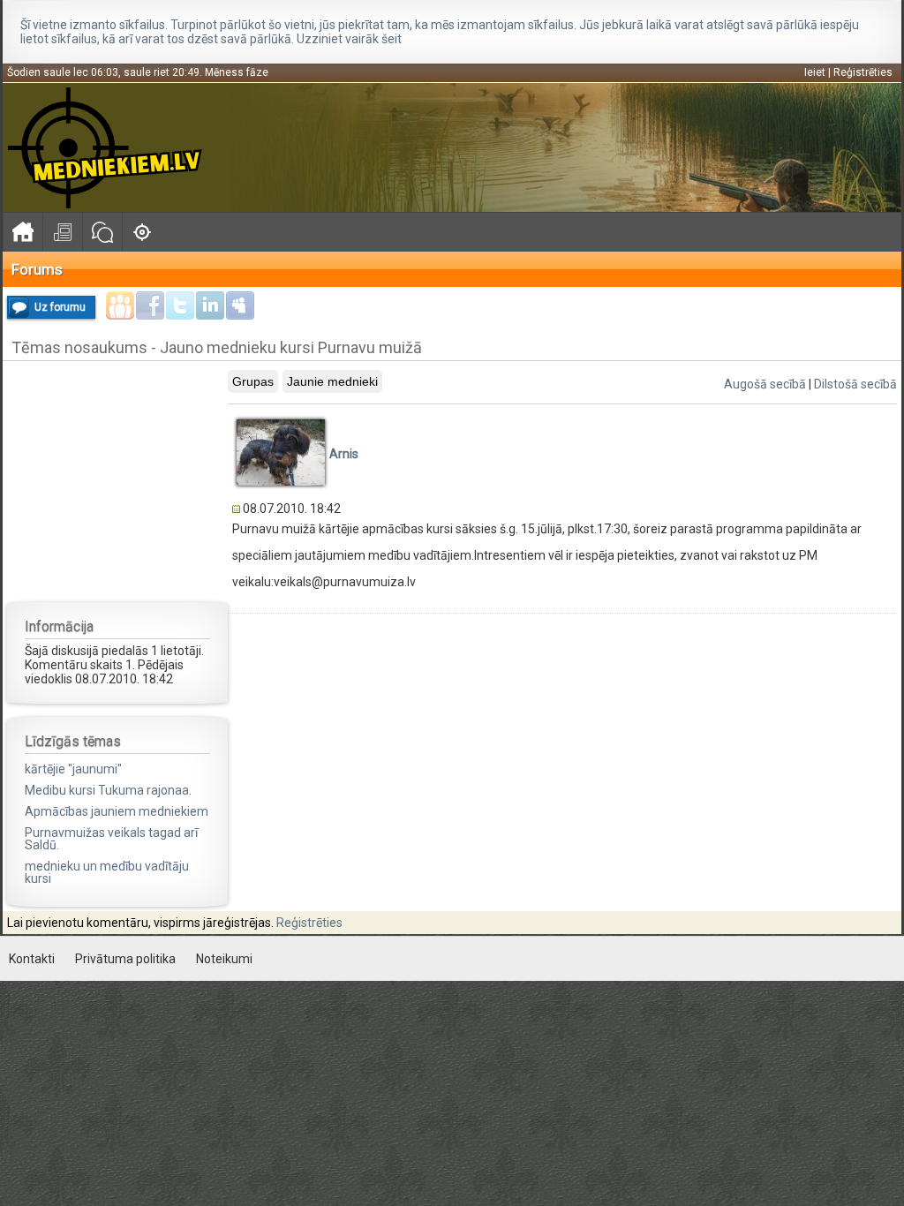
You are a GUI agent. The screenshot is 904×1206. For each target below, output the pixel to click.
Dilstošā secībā (855, 384)
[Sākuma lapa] (22, 232)
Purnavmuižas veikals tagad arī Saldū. (111, 838)
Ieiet (814, 72)
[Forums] (102, 232)
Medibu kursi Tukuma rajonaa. (108, 790)
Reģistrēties (863, 72)
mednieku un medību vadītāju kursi (107, 872)
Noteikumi (224, 959)
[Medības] (142, 232)
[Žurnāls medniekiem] (62, 232)
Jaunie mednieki (332, 381)
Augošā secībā (765, 384)
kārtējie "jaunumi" (73, 769)
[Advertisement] (117, 480)
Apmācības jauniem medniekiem (116, 811)
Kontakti (32, 959)
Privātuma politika (125, 959)
